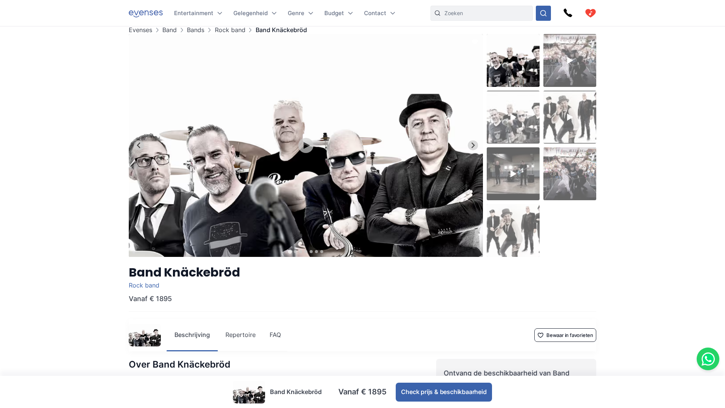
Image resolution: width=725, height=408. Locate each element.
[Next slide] (473, 145)
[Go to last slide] (139, 145)
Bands (195, 30)
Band (169, 30)
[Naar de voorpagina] (146, 13)
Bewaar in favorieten (569, 335)
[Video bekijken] (305, 145)
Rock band (230, 30)
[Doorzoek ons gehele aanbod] (543, 13)
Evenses (140, 30)
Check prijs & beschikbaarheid (443, 392)
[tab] (290, 251)
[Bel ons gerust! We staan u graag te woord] (568, 13)
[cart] (590, 13)
